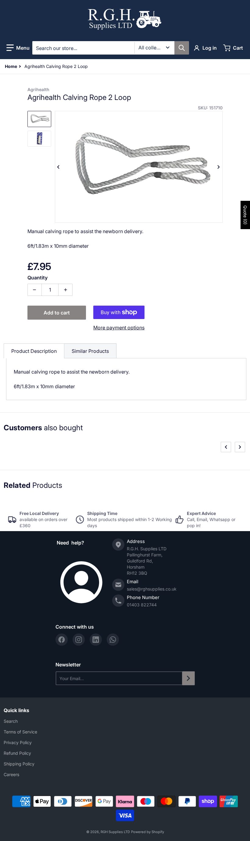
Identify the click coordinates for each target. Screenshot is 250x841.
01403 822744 (142, 604)
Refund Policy (17, 753)
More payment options (119, 328)
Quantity (37, 278)
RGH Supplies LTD (115, 832)
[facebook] (61, 639)
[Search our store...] (181, 48)
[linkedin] (96, 639)
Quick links (16, 710)
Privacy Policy (18, 742)
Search (11, 721)
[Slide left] (58, 167)
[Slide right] (219, 167)
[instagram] (79, 639)
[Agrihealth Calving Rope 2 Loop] (39, 119)
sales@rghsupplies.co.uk (152, 588)
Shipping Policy (19, 763)
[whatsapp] (113, 639)
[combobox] (110, 48)
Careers (11, 774)
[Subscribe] (188, 678)
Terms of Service (20, 731)
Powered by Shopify (147, 832)
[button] (18, 47)
